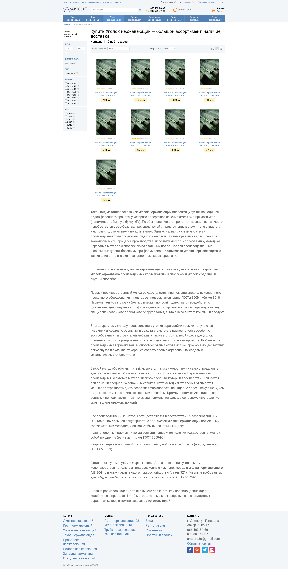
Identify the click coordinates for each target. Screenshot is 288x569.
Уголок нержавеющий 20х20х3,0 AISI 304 (106, 194)
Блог (65, 2)
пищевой (71, 73)
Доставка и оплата (77, 2)
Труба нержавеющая (78, 535)
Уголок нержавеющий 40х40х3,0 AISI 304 (175, 144)
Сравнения (154, 530)
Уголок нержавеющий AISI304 (70, 34)
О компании (94, 2)
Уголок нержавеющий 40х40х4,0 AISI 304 (140, 144)
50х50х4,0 (71, 86)
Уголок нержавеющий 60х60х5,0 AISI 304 (209, 94)
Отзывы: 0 (110, 88)
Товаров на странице (158, 49)
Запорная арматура (78, 553)
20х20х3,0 (71, 103)
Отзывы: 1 (145, 88)
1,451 (69, 116)
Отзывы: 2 (145, 139)
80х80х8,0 (71, 95)
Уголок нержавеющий (79, 530)
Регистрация (155, 525)
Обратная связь (199, 543)
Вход (149, 521)
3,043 (69, 125)
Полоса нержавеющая (80, 549)
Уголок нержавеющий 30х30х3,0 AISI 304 (209, 144)
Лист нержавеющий (78, 521)
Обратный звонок (159, 535)
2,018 (69, 119)
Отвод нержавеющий (79, 558)
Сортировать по (99, 49)
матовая (71, 63)
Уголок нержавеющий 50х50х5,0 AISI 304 (106, 94)
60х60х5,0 (71, 89)
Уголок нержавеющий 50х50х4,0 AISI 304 (106, 144)
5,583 (69, 128)
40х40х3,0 (71, 98)
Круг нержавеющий (77, 525)
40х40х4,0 (71, 83)
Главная (66, 24)
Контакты (107, 2)
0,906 (69, 113)
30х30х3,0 (71, 100)
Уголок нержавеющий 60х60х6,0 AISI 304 (175, 94)
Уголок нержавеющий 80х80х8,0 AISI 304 (140, 94)
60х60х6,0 (71, 92)
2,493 (69, 122)
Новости (118, 2)
